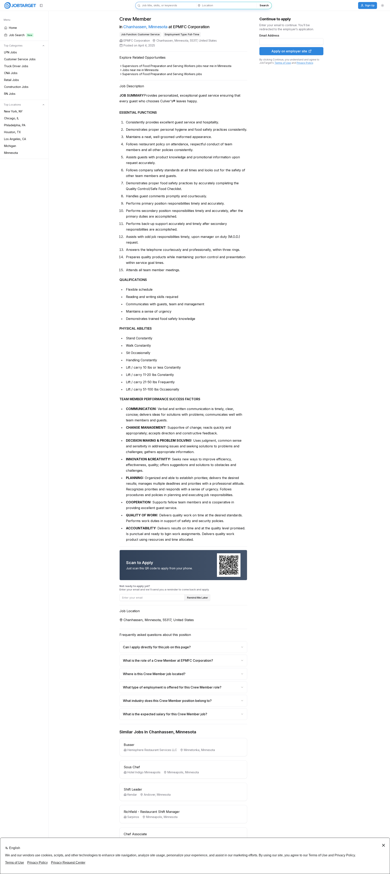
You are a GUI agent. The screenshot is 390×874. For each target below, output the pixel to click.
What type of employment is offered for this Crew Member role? (172, 687)
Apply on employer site (289, 51)
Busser (129, 745)
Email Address (269, 35)
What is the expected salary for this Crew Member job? (165, 714)
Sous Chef (132, 767)
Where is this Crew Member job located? (154, 674)
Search (264, 5)
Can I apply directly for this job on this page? (157, 647)
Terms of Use (282, 62)
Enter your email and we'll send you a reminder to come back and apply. (164, 587)
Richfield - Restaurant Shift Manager (152, 812)
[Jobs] (20, 5)
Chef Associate (135, 834)
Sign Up (370, 5)
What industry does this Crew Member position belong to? (167, 701)
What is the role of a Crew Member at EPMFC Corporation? (168, 660)
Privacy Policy (305, 62)
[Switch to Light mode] (382, 5)
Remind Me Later (197, 597)
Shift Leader (133, 789)
